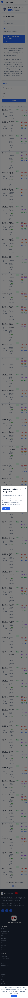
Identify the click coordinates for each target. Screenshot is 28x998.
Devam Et (6, 508)
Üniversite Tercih (14, 502)
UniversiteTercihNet (15, 504)
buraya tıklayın (19, 989)
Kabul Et (14, 996)
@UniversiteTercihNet (16, 501)
